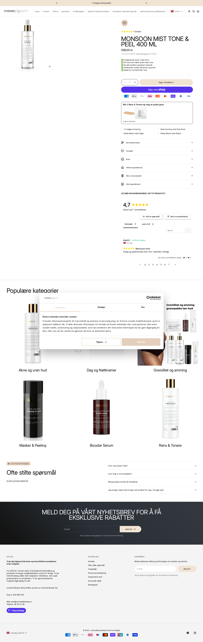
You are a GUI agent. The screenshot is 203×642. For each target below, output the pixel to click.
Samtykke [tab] (60, 307)
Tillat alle (141, 342)
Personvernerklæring (97, 573)
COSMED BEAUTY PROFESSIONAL (152, 11)
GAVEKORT (66, 11)
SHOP (37, 11)
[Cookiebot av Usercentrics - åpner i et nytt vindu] (148, 298)
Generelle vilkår (94, 581)
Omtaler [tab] (129, 224)
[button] (184, 257)
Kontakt (91, 561)
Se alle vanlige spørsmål (17, 481)
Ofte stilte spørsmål (96, 565)
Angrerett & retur (95, 577)
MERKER (46, 11)
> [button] (175, 264)
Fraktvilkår (92, 569)
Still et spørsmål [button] (153, 216)
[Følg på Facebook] (187, 632)
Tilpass (99, 342)
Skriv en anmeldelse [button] (179, 216)
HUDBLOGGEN (78, 11)
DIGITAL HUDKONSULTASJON (98, 11)
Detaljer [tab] (101, 307)
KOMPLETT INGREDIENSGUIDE (125, 11)
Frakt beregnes (142, 54)
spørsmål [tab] (146, 224)
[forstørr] (49, 66)
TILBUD (55, 11)
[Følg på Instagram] (195, 632)
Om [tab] (143, 307)
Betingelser (93, 585)
